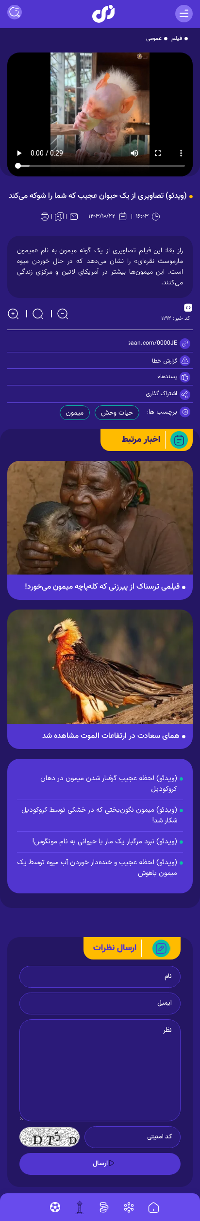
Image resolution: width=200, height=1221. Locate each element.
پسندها (168, 376)
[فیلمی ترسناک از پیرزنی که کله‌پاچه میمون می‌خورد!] (100, 523)
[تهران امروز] (79, 1207)
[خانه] (154, 1208)
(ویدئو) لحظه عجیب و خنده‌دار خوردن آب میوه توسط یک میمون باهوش (97, 867)
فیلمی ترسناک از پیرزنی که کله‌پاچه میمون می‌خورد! (102, 587)
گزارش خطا (164, 361)
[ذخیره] (59, 216)
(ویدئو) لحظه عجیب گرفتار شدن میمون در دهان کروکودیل (108, 783)
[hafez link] (129, 1207)
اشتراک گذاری (161, 393)
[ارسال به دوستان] (74, 216)
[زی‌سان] (103, 14)
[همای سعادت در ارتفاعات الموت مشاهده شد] (100, 671)
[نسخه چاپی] (45, 216)
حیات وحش (117, 413)
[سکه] (104, 1207)
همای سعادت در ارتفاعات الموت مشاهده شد (111, 736)
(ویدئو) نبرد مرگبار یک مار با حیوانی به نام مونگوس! (105, 842)
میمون (74, 413)
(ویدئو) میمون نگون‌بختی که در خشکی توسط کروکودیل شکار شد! (99, 815)
